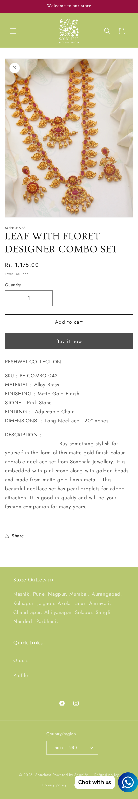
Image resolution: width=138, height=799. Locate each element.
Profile (20, 675)
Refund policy (106, 774)
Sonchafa (43, 774)
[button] (13, 31)
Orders (21, 660)
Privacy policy (54, 785)
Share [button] (18, 535)
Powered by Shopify (70, 774)
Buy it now (69, 341)
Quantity (13, 285)
